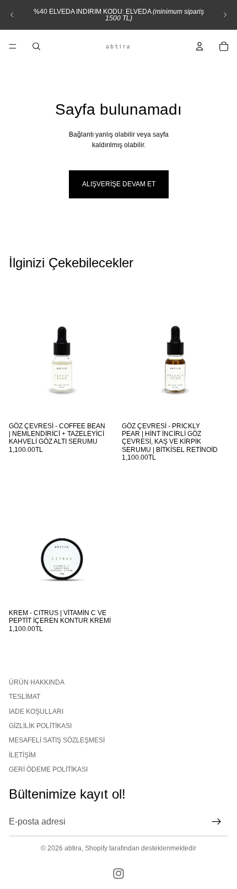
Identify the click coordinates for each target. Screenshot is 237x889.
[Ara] (36, 46)
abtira (73, 848)
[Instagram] (118, 873)
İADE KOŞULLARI (36, 711)
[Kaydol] (216, 821)
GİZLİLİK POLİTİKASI (40, 726)
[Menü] (12, 46)
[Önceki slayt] (12, 15)
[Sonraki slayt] (225, 15)
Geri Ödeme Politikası (48, 769)
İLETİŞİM (22, 754)
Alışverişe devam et (118, 184)
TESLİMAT (24, 697)
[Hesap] (199, 46)
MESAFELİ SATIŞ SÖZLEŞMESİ (57, 740)
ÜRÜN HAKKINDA (36, 682)
